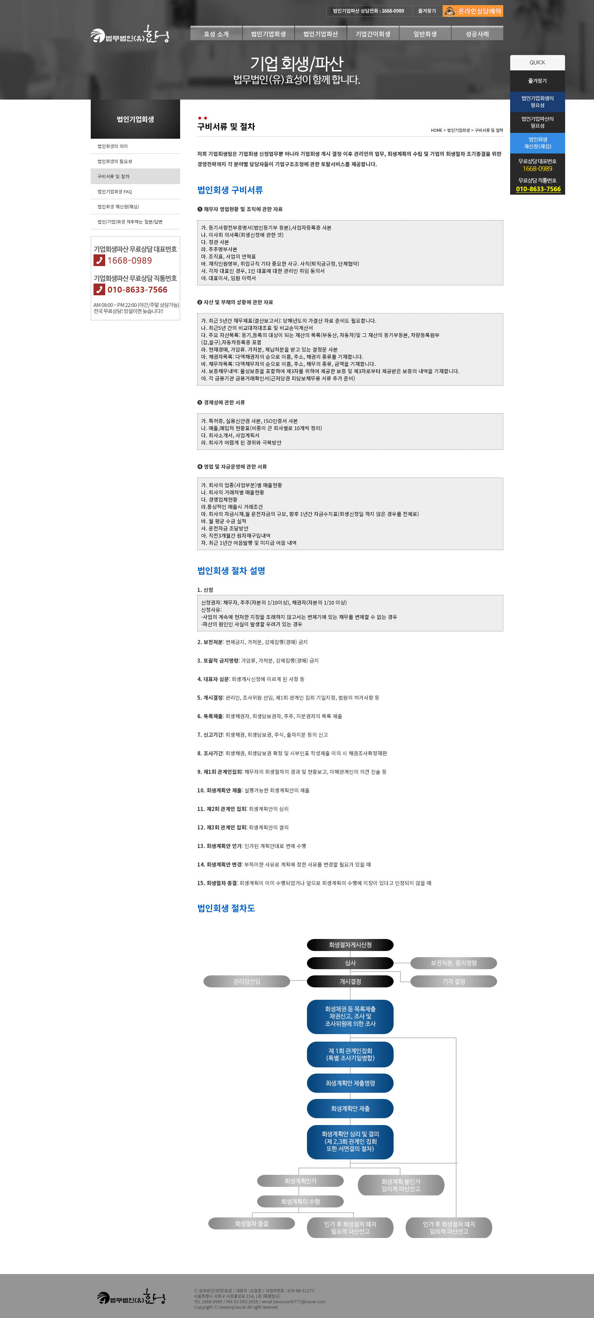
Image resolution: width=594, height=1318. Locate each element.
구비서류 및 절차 (113, 176)
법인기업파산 (320, 33)
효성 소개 (216, 33)
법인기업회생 (268, 33)
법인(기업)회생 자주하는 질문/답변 (130, 221)
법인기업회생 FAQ (115, 191)
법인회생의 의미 (113, 146)
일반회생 (425, 33)
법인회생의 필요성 (115, 161)
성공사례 (477, 33)
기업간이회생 (372, 33)
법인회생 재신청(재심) (118, 206)
